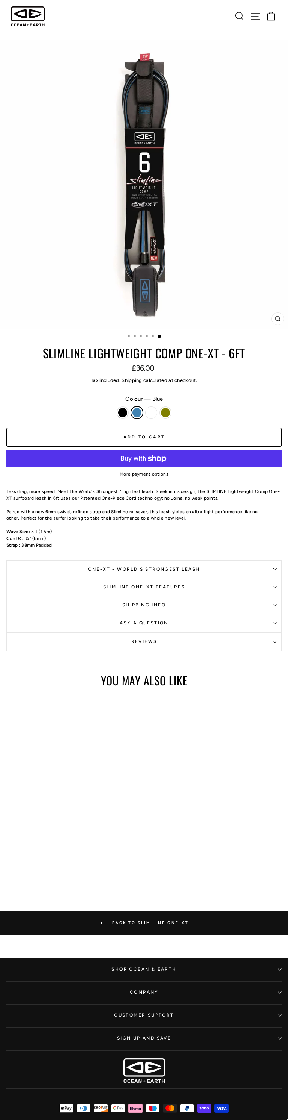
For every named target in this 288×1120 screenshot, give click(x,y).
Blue (136, 412)
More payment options (144, 474)
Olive (165, 412)
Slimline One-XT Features (144, 587)
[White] (63, 844)
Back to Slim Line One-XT (149, 922)
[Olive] (72, 844)
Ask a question (144, 623)
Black (122, 412)
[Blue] (55, 844)
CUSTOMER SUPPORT (144, 1015)
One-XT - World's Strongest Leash (144, 569)
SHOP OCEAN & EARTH (143, 969)
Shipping (132, 380)
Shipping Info (144, 605)
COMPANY (144, 992)
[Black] (46, 844)
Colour (143, 399)
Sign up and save (144, 1038)
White (151, 412)
